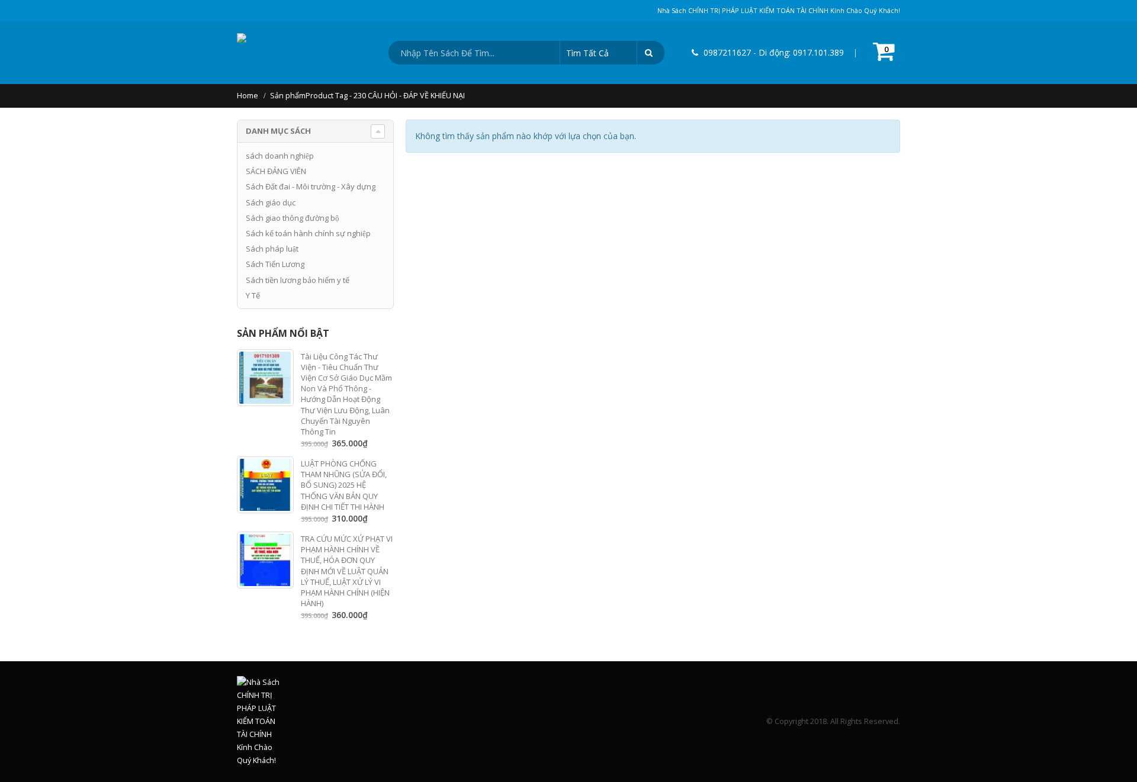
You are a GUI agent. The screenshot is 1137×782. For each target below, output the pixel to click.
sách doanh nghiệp (280, 155)
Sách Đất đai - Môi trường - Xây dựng (310, 186)
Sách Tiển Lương (275, 264)
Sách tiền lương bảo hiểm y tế (297, 280)
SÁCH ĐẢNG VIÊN (276, 171)
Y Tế (253, 295)
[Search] (650, 53)
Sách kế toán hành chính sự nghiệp (308, 233)
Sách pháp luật (272, 248)
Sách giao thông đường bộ (292, 218)
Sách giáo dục (271, 202)
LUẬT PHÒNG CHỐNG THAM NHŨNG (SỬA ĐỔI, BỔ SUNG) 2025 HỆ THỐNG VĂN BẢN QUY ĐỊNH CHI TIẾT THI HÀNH (344, 485)
